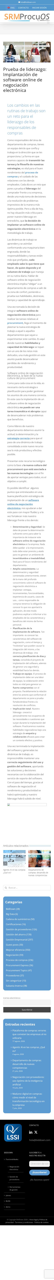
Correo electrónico (11, 998)
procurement (15, 322)
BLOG (8, 1201)
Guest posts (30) (14, 944)
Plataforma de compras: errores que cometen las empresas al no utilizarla (29, 1034)
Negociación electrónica (14, 1168)
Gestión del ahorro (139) (18, 934)
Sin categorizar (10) (16, 980)
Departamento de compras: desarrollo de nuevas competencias (38, 872)
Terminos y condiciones (24, 1222)
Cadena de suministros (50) (20, 919)
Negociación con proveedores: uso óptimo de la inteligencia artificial (28, 1081)
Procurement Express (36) (19, 965)
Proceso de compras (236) (19, 960)
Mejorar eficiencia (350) (18, 949)
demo (8, 1207)
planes (8, 1195)
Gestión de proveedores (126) (21, 929)
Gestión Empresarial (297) (19, 939)
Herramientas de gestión (15, 1188)
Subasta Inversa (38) (16, 985)
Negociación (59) (14, 954)
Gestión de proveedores (14, 1178)
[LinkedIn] (30, 1132)
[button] (5, 863)
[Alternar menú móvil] (48, 22)
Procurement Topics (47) (19, 970)
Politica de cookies (41, 1222)
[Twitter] (35, 1132)
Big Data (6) (12, 914)
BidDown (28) (13, 908)
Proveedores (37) (15, 975)
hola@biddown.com (28, 2)
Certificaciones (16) (16, 924)
